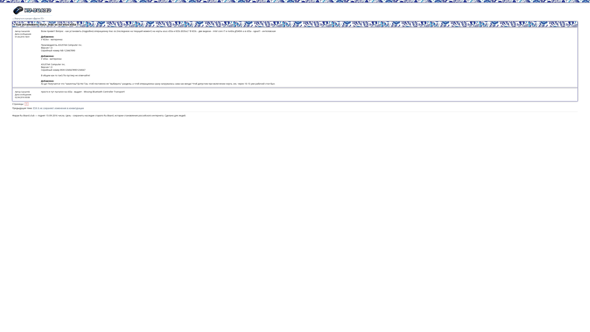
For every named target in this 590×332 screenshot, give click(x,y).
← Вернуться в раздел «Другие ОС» (28, 18)
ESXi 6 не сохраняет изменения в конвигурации (58, 108)
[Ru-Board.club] (32, 14)
